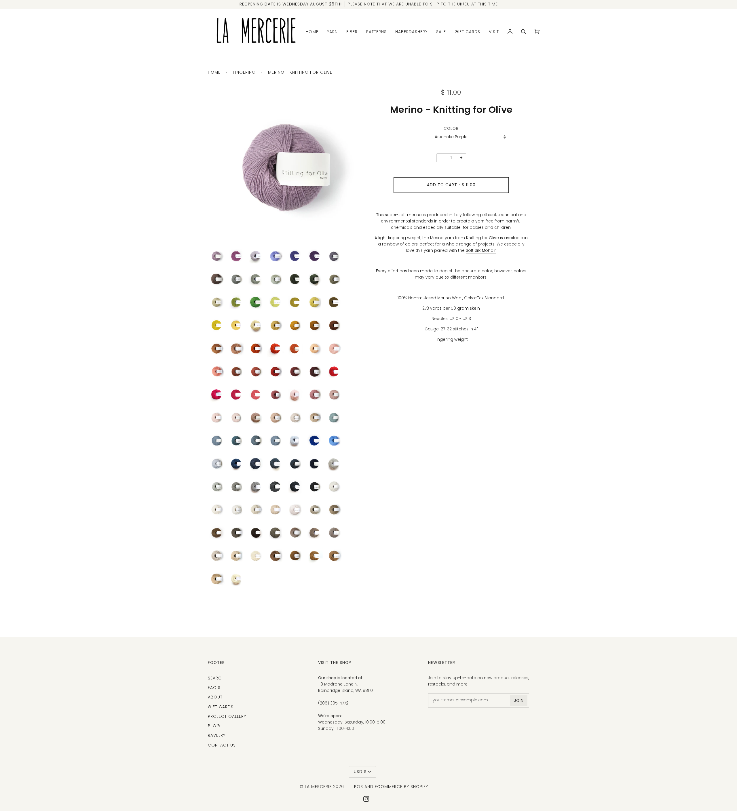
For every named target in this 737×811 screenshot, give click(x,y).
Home (214, 72)
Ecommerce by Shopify (401, 786)
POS (358, 786)
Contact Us (222, 745)
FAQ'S (214, 687)
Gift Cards (220, 707)
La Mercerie (318, 786)
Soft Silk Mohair (481, 250)
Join (519, 700)
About (215, 697)
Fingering (244, 72)
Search (216, 678)
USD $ (360, 771)
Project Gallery (227, 716)
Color (451, 128)
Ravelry (216, 735)
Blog (214, 726)
